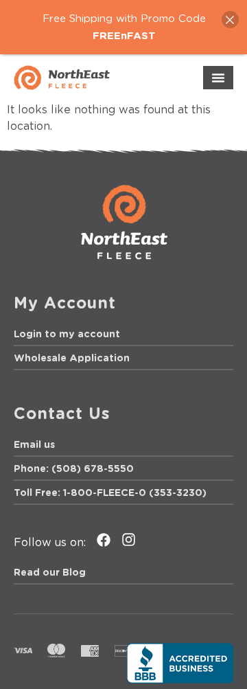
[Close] (230, 19)
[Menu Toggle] (218, 77)
